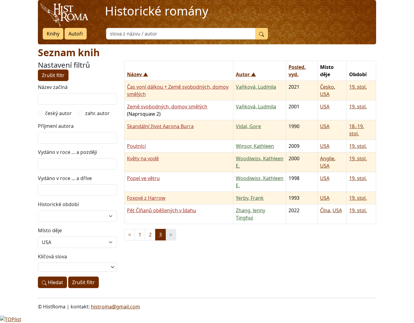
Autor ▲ (246, 74)
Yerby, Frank (250, 198)
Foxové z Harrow (146, 198)
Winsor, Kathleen (255, 146)
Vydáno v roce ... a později (67, 152)
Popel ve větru (143, 178)
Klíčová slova (52, 256)
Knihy (53, 33)
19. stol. (358, 86)
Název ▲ (137, 74)
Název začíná (53, 87)
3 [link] (160, 234)
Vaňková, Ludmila (256, 86)
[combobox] (77, 267)
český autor (58, 113)
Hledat (55, 282)
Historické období (58, 204)
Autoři (75, 33)
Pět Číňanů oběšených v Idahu (161, 210)
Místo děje (50, 230)
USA (324, 94)
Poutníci (136, 146)
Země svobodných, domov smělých (167, 106)
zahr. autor (97, 113)
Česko (327, 86)
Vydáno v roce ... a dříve (65, 178)
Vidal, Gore (248, 126)
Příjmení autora (56, 126)
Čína (325, 210)
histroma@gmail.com (115, 306)
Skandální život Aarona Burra (160, 126)
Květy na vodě (143, 158)
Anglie (327, 158)
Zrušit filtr (53, 75)
